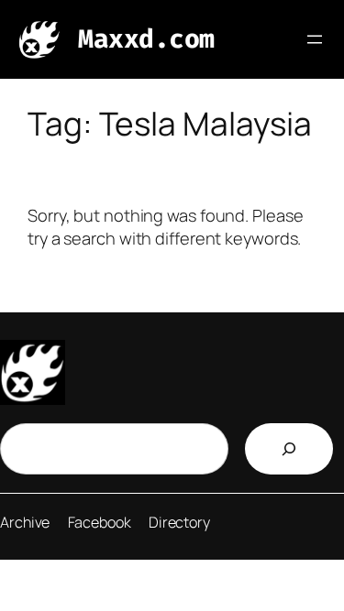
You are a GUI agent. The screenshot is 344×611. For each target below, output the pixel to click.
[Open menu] (315, 39)
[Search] (289, 449)
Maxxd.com (146, 39)
